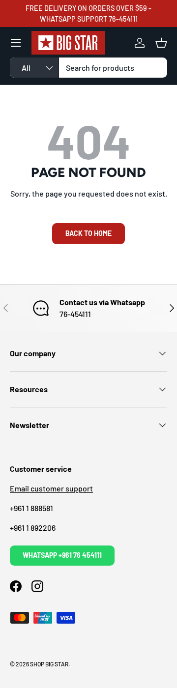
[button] (161, 43)
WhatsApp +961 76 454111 (62, 555)
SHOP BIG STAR (49, 663)
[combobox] (88, 67)
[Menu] (16, 43)
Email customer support (51, 488)
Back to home (88, 233)
